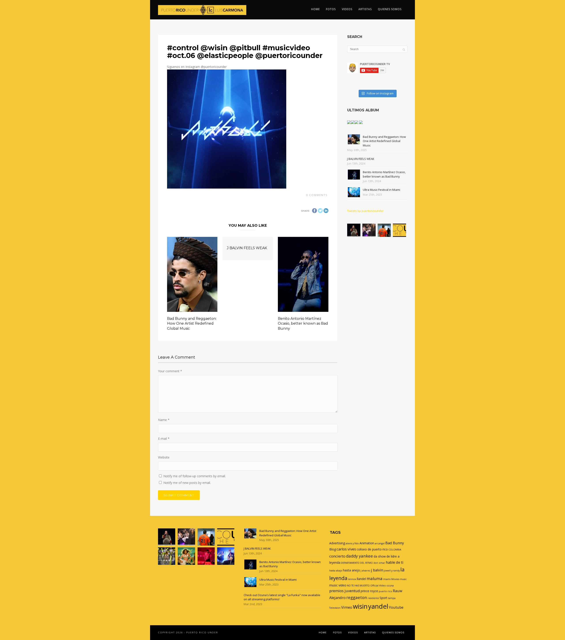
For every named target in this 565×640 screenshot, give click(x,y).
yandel (378, 606)
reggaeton (356, 597)
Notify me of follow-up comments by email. (194, 476)
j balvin (377, 570)
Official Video (378, 585)
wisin (360, 606)
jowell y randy (392, 570)
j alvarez (365, 570)
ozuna (390, 585)
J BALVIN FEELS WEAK (247, 248)
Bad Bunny (394, 543)
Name (164, 420)
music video (337, 585)
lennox (352, 579)
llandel (361, 579)
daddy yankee (359, 556)
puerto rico (385, 591)
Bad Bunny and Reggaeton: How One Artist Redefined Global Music (192, 323)
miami (387, 579)
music (403, 579)
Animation (367, 543)
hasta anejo (351, 570)
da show (380, 556)
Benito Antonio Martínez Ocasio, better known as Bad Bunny (303, 323)
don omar (379, 562)
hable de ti (394, 562)
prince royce (369, 591)
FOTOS (331, 9)
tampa (392, 598)
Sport (383, 598)
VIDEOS (347, 9)
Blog (332, 549)
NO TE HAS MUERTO (358, 585)
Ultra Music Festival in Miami (381, 190)
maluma (374, 578)
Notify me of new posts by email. (187, 483)
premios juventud (344, 590)
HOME (315, 9)
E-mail (164, 438)
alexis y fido (352, 543)
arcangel (380, 543)
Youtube (396, 607)
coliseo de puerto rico (372, 549)
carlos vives (346, 549)
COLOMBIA (394, 549)
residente (373, 598)
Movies (395, 579)
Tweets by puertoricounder (365, 211)
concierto (337, 556)
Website (164, 457)
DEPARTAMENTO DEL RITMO (357, 562)
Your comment (170, 371)
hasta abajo (335, 570)
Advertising (337, 543)
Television (335, 607)
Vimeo (346, 607)
